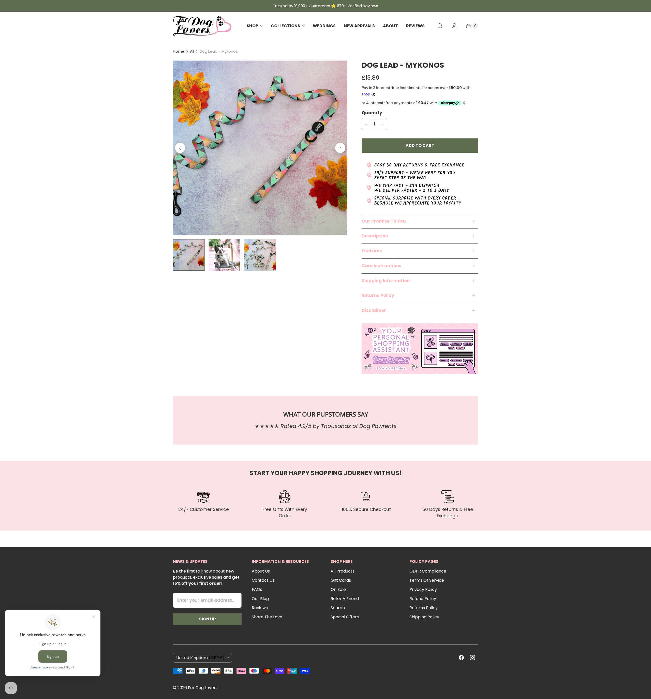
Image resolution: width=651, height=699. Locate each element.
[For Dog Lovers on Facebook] (461, 657)
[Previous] (180, 148)
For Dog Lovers (203, 688)
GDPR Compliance (427, 571)
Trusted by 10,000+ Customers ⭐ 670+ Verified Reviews (325, 5)
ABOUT (390, 26)
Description (375, 236)
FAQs (257, 589)
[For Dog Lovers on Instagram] (472, 657)
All (192, 51)
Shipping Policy (424, 617)
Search (338, 608)
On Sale (338, 589)
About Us (261, 571)
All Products (342, 571)
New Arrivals (359, 26)
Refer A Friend (345, 599)
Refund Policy (422, 599)
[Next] (340, 148)
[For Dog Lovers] (202, 26)
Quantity (372, 113)
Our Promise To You (384, 221)
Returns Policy (378, 295)
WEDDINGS (324, 26)
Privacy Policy (423, 589)
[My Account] (454, 26)
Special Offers (345, 617)
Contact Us (263, 580)
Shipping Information (386, 281)
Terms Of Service (426, 580)
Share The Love (267, 617)
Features (372, 251)
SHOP (252, 26)
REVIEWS (415, 26)
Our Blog (260, 599)
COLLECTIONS (285, 26)
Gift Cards (341, 580)
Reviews (260, 608)
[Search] (440, 26)
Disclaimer (374, 310)
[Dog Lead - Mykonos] (260, 148)
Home (178, 51)
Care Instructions (382, 266)
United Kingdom (200, 658)
